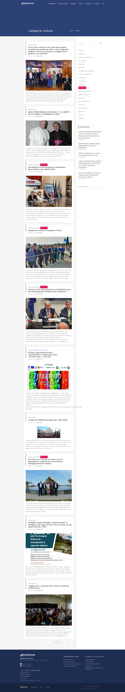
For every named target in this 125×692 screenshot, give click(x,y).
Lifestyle (80, 77)
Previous (42, 643)
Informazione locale (69, 661)
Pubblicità (73, 3)
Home (71, 30)
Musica (80, 81)
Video (80, 118)
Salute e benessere (84, 91)
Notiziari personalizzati (70, 666)
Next (72, 643)
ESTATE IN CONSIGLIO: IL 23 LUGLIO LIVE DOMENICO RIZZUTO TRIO (89, 154)
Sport (80, 111)
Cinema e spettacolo (33, 350)
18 (61, 642)
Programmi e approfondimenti (72, 664)
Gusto (38, 457)
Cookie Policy (34, 687)
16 (53, 642)
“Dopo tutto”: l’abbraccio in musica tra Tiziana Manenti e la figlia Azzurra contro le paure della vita (89, 175)
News (80, 3)
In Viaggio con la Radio (85, 71)
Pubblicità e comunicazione (94, 656)
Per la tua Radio (62, 3)
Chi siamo (88, 3)
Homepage (51, 3)
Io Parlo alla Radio (83, 74)
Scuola (80, 98)
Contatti (96, 3)
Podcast (44, 164)
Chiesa (29, 109)
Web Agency (96, 688)
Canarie (80, 50)
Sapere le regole (83, 94)
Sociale (34, 45)
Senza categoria (83, 101)
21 (68, 642)
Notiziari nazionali (69, 659)
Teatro (80, 115)
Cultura (30, 45)
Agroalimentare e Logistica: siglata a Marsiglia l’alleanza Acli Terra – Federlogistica (89, 146)
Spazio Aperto (82, 108)
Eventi (34, 164)
